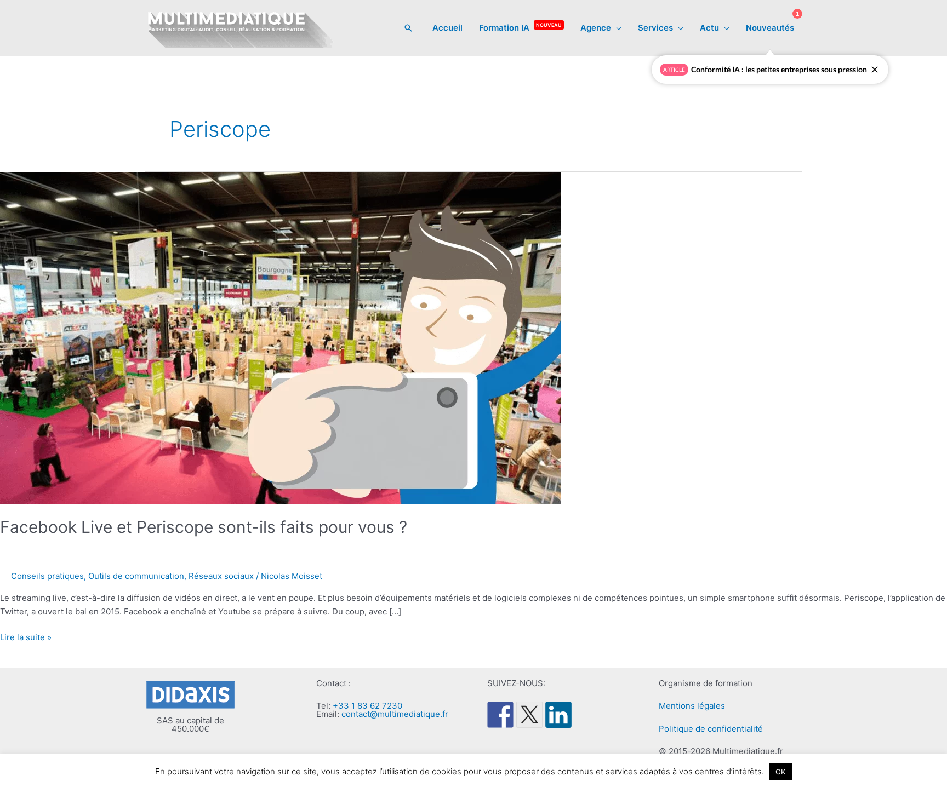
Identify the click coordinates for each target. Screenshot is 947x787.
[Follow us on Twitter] (529, 715)
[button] (408, 28)
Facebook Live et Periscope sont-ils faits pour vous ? (203, 527)
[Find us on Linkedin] (558, 715)
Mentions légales (692, 705)
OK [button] (780, 771)
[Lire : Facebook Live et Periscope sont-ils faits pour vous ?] (280, 337)
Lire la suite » (26, 638)
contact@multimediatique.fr (394, 714)
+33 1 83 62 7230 (367, 705)
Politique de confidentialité (711, 728)
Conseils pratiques (47, 576)
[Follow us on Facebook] (500, 715)
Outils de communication (136, 576)
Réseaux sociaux (221, 576)
